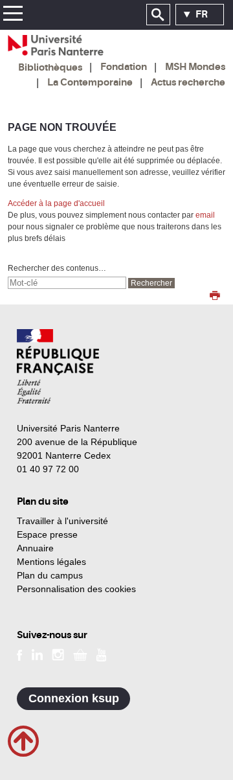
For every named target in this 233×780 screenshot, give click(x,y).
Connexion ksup (73, 698)
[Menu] (12, 15)
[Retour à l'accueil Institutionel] (58, 366)
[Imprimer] (215, 297)
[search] (67, 283)
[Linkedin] (37, 654)
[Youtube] (101, 654)
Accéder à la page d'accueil (56, 203)
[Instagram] (58, 654)
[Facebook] (20, 654)
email (205, 215)
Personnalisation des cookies (76, 589)
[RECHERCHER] (158, 15)
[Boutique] (80, 654)
